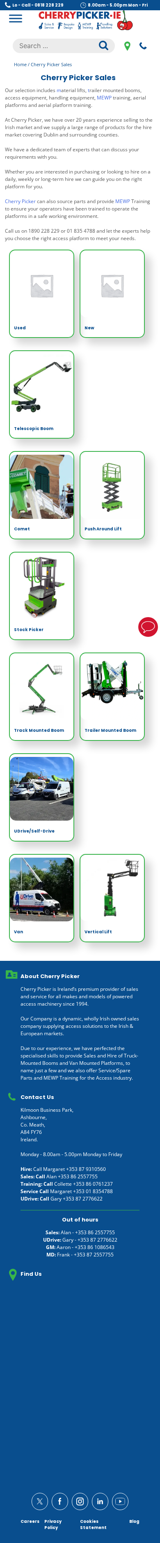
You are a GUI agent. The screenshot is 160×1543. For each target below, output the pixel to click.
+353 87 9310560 (86, 1169)
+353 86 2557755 (78, 1176)
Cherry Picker (20, 201)
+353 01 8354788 (93, 1191)
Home (20, 64)
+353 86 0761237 (93, 1183)
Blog (134, 1521)
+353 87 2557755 (94, 1254)
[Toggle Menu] (15, 18)
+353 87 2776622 (83, 1198)
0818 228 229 (143, 46)
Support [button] (148, 627)
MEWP (104, 97)
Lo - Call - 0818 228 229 (38, 5)
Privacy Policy (53, 1524)
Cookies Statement (93, 1524)
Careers (30, 1521)
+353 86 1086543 (94, 1247)
